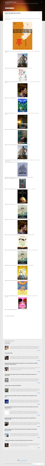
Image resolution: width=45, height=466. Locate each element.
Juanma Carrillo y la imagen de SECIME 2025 (13, 385)
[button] (39, 13)
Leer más (38, 350)
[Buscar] (41, 2)
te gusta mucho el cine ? (11, 2)
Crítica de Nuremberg (9, 353)
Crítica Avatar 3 (7, 342)
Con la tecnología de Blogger (23, 460)
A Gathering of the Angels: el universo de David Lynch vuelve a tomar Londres (19, 440)
